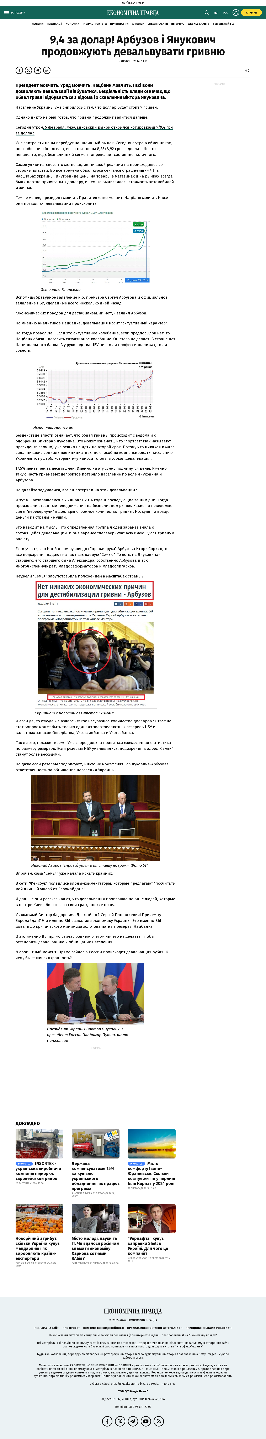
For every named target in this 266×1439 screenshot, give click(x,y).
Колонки (72, 24)
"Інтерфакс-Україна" (149, 1343)
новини (37, 24)
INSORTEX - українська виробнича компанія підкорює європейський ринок (38, 1171)
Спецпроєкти (158, 24)
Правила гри (119, 24)
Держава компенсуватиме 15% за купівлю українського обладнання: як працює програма (95, 1176)
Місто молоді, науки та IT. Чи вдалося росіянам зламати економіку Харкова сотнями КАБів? (95, 1248)
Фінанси (138, 24)
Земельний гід (223, 24)
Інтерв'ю (177, 24)
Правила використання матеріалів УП (154, 1328)
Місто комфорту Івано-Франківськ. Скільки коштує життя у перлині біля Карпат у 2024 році (151, 1173)
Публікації (54, 24)
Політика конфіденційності (103, 1328)
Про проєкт (71, 1328)
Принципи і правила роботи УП (209, 1328)
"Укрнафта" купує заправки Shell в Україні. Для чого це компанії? (148, 1246)
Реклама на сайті (46, 1328)
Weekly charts (198, 24)
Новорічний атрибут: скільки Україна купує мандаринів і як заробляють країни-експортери (37, 1248)
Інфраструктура (95, 24)
